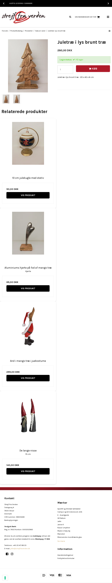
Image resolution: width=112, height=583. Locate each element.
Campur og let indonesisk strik (69, 512)
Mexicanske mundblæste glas (69, 537)
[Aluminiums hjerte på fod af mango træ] (28, 236)
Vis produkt (28, 195)
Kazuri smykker (63, 528)
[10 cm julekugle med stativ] (28, 146)
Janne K (60, 525)
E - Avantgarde (63, 515)
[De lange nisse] (28, 419)
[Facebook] (8, 554)
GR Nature (61, 518)
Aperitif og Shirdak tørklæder (68, 509)
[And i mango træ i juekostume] (28, 329)
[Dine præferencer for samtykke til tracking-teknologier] (5, 578)
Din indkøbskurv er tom (85, 17)
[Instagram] (13, 554)
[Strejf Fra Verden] (28, 17)
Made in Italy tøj (63, 531)
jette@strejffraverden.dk (20, 549)
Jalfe (59, 521)
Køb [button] (94, 68)
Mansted (61, 534)
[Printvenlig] (109, 31)
